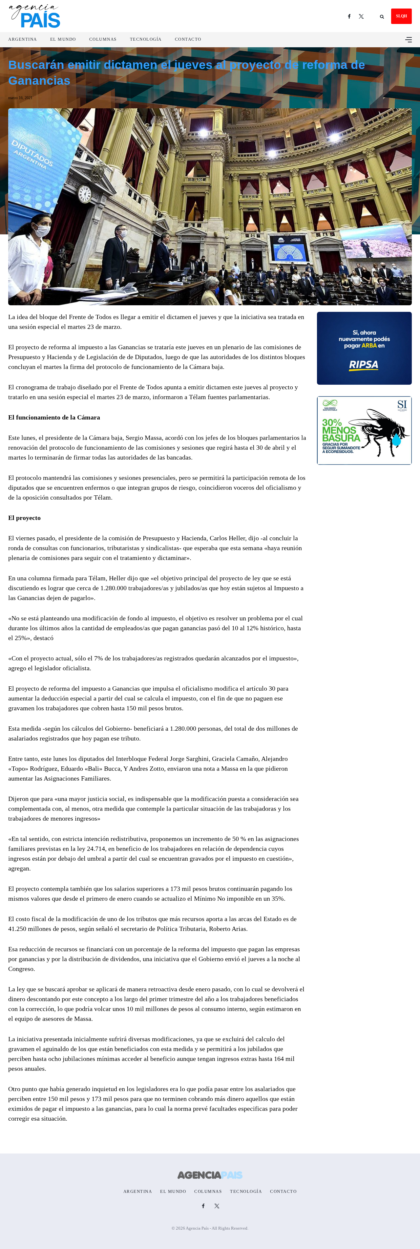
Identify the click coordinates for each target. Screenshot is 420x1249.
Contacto (188, 39)
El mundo (63, 39)
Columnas (103, 39)
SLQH (401, 16)
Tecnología (146, 39)
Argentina (22, 39)
